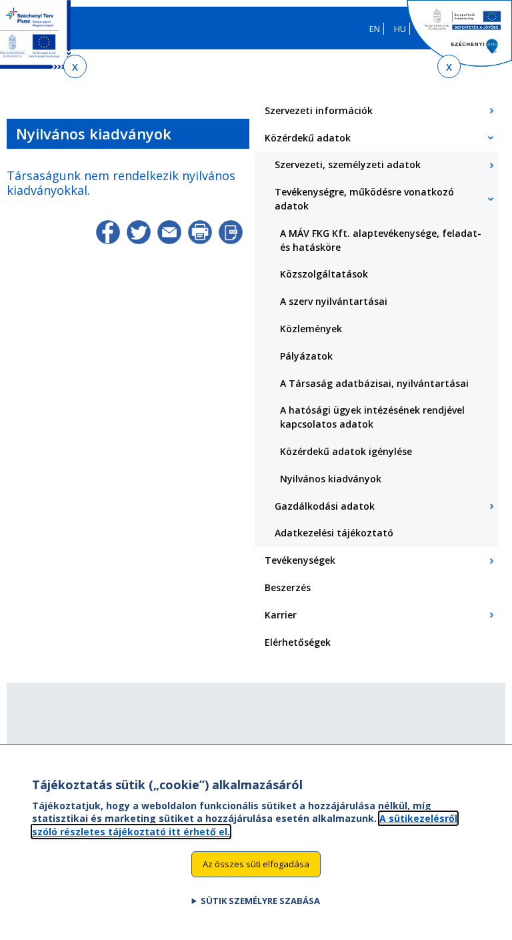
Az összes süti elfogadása (256, 864)
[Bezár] (75, 66)
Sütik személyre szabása (260, 901)
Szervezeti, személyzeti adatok (348, 164)
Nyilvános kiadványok (330, 478)
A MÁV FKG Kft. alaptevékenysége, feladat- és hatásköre (380, 240)
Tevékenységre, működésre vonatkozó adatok (364, 198)
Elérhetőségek (298, 642)
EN (374, 29)
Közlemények (311, 328)
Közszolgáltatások (324, 274)
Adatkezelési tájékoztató (334, 532)
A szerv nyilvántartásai (333, 301)
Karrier (281, 614)
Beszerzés (288, 587)
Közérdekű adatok (308, 137)
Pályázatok (306, 356)
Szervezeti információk (319, 110)
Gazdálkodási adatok (325, 506)
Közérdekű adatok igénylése (346, 451)
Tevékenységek (300, 560)
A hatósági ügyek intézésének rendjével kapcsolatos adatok (372, 417)
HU (400, 29)
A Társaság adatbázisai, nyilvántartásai (374, 383)
